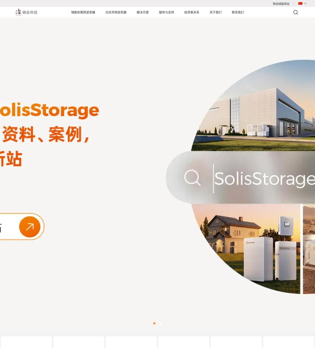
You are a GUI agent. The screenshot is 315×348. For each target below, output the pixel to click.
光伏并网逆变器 (115, 12)
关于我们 (216, 12)
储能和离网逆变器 (83, 12)
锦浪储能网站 (281, 3)
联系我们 (238, 12)
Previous (8, 169)
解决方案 (143, 12)
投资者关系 (191, 12)
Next (306, 169)
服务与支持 (166, 12)
